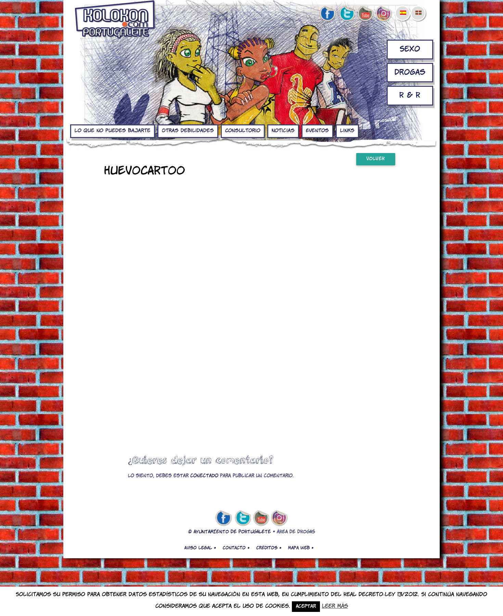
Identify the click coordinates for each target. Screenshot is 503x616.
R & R (409, 95)
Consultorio (242, 130)
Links (347, 130)
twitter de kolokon (346, 14)
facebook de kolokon (327, 14)
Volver (375, 159)
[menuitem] (403, 8)
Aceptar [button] (306, 606)
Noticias (283, 130)
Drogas (410, 72)
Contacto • (236, 548)
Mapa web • (300, 548)
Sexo (410, 49)
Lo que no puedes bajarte (113, 130)
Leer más (335, 606)
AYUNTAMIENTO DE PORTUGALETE (232, 532)
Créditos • (268, 548)
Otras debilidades (188, 130)
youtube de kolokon (365, 14)
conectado (204, 476)
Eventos (317, 130)
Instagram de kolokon (383, 14)
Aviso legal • (200, 548)
